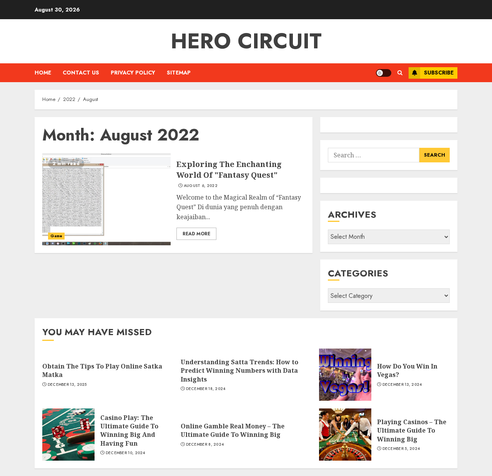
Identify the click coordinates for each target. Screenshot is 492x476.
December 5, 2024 (401, 448)
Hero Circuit (246, 41)
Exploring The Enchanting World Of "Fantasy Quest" (229, 169)
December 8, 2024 (205, 444)
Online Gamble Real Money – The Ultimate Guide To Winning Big (232, 430)
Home (43, 72)
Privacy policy (133, 72)
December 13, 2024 (402, 384)
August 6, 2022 (201, 185)
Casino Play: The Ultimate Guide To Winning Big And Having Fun (129, 430)
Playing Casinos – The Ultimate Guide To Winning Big (411, 430)
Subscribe (439, 72)
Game (56, 236)
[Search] (400, 72)
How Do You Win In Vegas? (407, 370)
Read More (196, 233)
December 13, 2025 (67, 384)
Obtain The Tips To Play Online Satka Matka (102, 370)
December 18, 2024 (206, 389)
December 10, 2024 (125, 453)
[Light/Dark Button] (383, 73)
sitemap (179, 72)
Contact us (81, 72)
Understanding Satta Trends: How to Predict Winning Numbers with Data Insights (239, 370)
